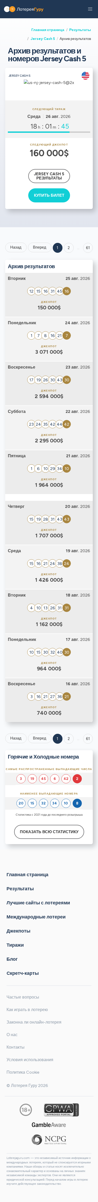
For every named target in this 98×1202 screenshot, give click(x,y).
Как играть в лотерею (27, 1009)
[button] (90, 9)
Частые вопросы (23, 997)
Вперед (39, 247)
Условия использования (30, 1059)
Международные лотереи (36, 917)
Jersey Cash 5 (43, 39)
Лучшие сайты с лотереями (38, 903)
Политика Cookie (23, 1072)
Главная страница (47, 30)
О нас (12, 1034)
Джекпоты (18, 931)
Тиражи (15, 945)
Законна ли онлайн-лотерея (34, 1022)
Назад (15, 247)
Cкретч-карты (23, 973)
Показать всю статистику (49, 832)
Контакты (16, 1047)
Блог (12, 959)
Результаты (80, 30)
